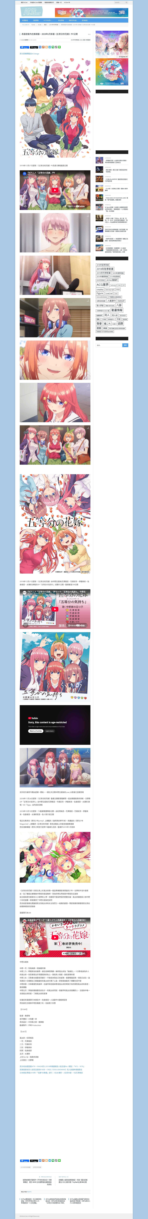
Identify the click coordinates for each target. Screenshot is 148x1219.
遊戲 (99, 328)
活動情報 (36, 20)
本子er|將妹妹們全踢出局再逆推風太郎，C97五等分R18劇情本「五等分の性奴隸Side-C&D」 (56, 1201)
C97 (124, 285)
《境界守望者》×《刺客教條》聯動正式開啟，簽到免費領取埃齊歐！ (116, 240)
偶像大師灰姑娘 (110, 306)
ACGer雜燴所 (112, 280)
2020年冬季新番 (101, 280)
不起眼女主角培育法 (115, 297)
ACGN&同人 (47, 20)
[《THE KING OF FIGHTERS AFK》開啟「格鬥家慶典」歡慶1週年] (99, 197)
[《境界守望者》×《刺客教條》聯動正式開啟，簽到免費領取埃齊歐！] (99, 238)
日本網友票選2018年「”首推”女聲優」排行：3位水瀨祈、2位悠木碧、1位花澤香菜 (51, 1073)
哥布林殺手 (123, 315)
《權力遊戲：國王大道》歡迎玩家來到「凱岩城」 (116, 171)
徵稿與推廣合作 (49, 2)
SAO (116, 293)
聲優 (99, 323)
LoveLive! (109, 293)
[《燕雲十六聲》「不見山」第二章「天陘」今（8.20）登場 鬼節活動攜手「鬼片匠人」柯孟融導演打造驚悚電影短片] (99, 218)
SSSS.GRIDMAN (102, 297)
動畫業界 (99, 315)
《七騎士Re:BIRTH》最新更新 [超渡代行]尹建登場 (116, 180)
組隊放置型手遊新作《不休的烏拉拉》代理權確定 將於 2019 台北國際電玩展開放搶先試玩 (37, 1182)
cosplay (100, 289)
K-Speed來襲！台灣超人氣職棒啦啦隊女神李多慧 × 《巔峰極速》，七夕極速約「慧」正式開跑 (116, 209)
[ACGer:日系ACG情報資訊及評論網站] (31, 11)
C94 (119, 285)
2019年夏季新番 (118, 273)
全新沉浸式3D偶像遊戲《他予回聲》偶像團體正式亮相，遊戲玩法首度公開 (116, 230)
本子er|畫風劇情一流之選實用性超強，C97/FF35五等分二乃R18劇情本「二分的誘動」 (31, 1201)
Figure (100, 293)
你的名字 (121, 301)
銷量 (105, 328)
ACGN (81, 40)
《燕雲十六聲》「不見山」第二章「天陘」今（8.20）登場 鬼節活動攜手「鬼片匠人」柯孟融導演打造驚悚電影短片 (116, 220)
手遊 (118, 319)
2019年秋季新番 (115, 277)
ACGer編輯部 (24, 40)
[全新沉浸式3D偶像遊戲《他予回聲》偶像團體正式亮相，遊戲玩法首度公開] (99, 229)
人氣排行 (111, 300)
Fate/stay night (110, 289)
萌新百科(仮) (73, 20)
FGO (118, 289)
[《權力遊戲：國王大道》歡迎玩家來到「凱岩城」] (99, 169)
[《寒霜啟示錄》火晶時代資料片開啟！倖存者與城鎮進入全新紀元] (99, 160)
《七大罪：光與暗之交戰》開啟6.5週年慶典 (116, 189)
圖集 (98, 319)
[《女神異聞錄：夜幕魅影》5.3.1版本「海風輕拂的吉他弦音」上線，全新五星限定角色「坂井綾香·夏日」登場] (99, 248)
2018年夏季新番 (103, 265)
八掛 (119, 305)
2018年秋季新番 (105, 268)
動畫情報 (117, 310)
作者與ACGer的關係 (36, 2)
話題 (120, 323)
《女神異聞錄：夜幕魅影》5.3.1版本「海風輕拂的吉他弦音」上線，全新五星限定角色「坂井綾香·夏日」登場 (116, 250)
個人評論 (100, 305)
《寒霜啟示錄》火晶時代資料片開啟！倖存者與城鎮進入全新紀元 (116, 161)
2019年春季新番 (102, 276)
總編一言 (59, 2)
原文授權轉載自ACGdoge (29, 53)
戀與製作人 (111, 319)
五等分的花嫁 (37, 1167)
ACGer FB (67, 2)
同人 (107, 315)
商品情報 (61, 20)
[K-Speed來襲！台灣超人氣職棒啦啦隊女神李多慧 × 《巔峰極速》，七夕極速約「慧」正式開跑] (99, 207)
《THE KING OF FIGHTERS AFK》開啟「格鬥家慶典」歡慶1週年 (116, 199)
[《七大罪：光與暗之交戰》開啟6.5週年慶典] (99, 188)
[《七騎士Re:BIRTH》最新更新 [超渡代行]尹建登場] (99, 179)
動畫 (84, 40)
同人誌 (115, 315)
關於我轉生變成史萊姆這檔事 (117, 328)
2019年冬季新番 (75, 40)
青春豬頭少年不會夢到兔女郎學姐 (105, 331)
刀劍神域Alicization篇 (103, 311)
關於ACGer (24, 2)
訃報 (114, 324)
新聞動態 (25, 20)
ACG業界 (103, 285)
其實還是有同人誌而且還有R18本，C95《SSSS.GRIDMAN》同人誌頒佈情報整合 (51, 1069)
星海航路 (84, 20)
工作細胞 (104, 319)
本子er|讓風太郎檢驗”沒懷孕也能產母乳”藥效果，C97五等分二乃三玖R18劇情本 (80, 1201)
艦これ (107, 323)
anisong (113, 285)
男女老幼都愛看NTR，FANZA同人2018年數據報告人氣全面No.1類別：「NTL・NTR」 (52, 1066)
